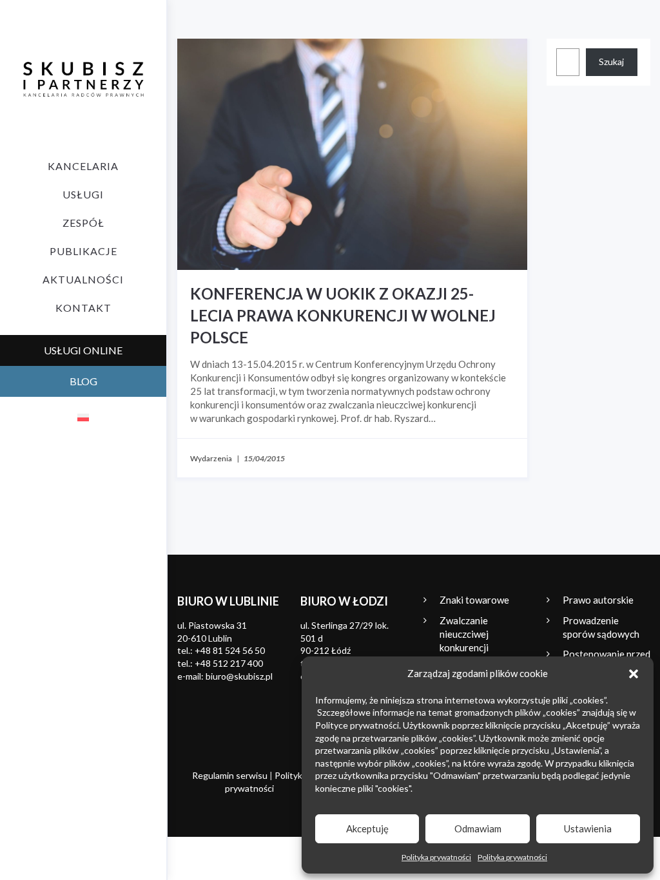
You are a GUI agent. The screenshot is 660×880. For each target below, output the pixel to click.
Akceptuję (367, 828)
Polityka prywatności (436, 857)
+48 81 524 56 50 (230, 650)
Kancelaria (83, 166)
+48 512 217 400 (229, 663)
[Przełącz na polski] (83, 416)
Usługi (83, 194)
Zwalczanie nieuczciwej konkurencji (464, 634)
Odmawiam (477, 828)
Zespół (83, 222)
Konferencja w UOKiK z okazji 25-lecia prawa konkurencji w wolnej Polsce (343, 315)
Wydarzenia (211, 458)
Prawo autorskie (598, 600)
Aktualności (83, 279)
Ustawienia (588, 828)
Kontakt (83, 307)
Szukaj (611, 61)
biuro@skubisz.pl (239, 676)
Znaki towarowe (474, 600)
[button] (633, 673)
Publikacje (83, 251)
